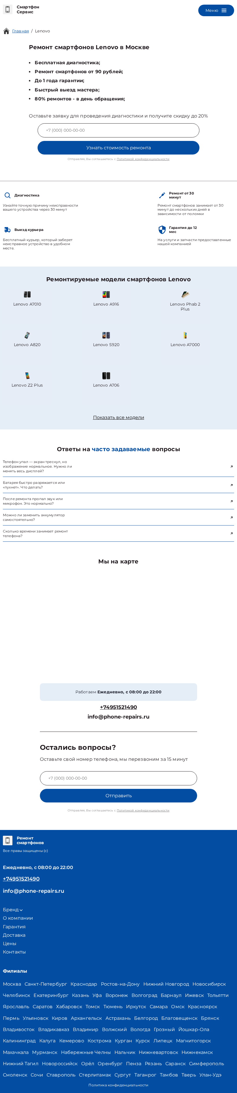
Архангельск (86, 1018)
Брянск (210, 1018)
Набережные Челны (86, 1052)
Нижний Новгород (166, 984)
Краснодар (84, 984)
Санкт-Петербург (46, 984)
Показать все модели (118, 417)
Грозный (164, 1029)
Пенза (133, 1063)
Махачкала (16, 1052)
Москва (12, 984)
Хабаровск (69, 1006)
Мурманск (44, 1052)
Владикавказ (54, 1029)
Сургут (122, 1075)
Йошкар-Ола (194, 1029)
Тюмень (113, 1006)
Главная (20, 31)
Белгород (146, 1018)
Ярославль (16, 1006)
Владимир (85, 1029)
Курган (123, 1041)
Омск (177, 1006)
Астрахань (118, 1018)
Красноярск (202, 1006)
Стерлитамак (95, 1075)
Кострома (99, 1041)
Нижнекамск (197, 1052)
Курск (143, 1041)
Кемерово (71, 1041)
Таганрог (145, 1075)
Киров (59, 1018)
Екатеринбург (51, 995)
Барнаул (171, 995)
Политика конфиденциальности (118, 1085)
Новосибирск (209, 984)
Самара (159, 1006)
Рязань (153, 1063)
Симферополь (206, 1063)
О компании (18, 918)
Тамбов (169, 1075)
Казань (80, 995)
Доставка (14, 935)
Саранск (175, 1063)
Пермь (11, 1018)
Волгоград (144, 995)
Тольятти (218, 995)
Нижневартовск (158, 1052)
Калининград (19, 1041)
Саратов (43, 1006)
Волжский (114, 1029)
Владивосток (19, 1029)
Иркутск (136, 1006)
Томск (93, 1006)
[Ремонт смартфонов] (7, 841)
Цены (10, 943)
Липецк (163, 1041)
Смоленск (15, 1075)
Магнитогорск (193, 1041)
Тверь (189, 1075)
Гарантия (14, 926)
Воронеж (116, 995)
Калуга (47, 1041)
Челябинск (16, 995)
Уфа (97, 995)
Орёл (88, 1063)
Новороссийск (60, 1063)
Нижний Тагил (20, 1063)
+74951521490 (118, 707)
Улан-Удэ (210, 1075)
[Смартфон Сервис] (7, 9)
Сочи (37, 1075)
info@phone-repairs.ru (118, 717)
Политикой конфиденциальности (143, 159)
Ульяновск (35, 1018)
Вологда (140, 1029)
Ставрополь (61, 1075)
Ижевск (194, 995)
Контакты (14, 952)
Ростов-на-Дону (120, 984)
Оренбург (110, 1063)
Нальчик (124, 1052)
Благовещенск (179, 1018)
